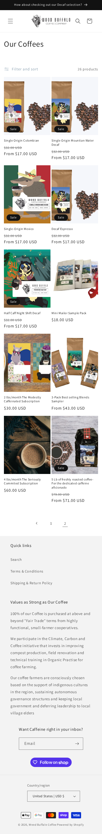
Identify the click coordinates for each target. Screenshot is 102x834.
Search (16, 559)
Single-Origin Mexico (19, 229)
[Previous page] (37, 523)
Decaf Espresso (62, 229)
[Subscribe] (77, 744)
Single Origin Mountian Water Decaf (73, 142)
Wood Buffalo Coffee (43, 824)
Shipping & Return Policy (31, 583)
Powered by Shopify (70, 824)
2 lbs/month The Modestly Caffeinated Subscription (22, 399)
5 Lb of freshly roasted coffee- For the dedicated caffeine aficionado (73, 483)
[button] (10, 21)
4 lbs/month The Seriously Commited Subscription (22, 481)
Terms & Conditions (26, 571)
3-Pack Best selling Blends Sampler (70, 399)
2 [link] (65, 523)
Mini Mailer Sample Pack (69, 313)
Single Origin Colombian (21, 140)
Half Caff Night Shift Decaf (22, 313)
